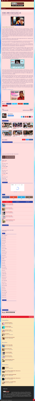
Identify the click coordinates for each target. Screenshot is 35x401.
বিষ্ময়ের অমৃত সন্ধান (5, 277)
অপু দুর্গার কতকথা (4, 238)
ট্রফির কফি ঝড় (4, 260)
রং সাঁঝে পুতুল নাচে (7, 367)
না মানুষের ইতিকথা (4, 267)
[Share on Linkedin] (26, 103)
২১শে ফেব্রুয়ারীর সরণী (5, 235)
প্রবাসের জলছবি (4, 272)
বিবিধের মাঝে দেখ (4, 275)
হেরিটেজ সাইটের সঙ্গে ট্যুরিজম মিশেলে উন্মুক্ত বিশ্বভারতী (10, 374)
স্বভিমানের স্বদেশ (4, 295)
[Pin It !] (4, 105)
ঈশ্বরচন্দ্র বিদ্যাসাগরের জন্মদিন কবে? (8, 322)
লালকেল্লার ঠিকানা (4, 290)
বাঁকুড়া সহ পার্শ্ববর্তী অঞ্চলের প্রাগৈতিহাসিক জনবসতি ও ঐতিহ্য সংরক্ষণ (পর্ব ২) (12, 378)
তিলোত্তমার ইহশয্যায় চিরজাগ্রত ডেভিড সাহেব (9, 359)
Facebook (31, 139)
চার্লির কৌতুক (4, 250)
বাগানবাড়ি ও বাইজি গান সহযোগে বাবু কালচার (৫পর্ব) (11, 13)
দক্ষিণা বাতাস (4, 263)
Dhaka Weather (4, 174)
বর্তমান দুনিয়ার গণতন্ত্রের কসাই (8, 326)
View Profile (11, 115)
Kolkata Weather (4, 161)
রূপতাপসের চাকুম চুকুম (5, 285)
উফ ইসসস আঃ (4, 101)
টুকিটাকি (3, 258)
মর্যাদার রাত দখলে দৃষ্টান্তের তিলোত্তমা (28, 128)
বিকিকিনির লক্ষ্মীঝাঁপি (4, 273)
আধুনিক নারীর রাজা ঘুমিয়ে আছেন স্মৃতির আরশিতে (10, 337)
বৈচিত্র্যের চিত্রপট (4, 278)
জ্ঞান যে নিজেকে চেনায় (7, 333)
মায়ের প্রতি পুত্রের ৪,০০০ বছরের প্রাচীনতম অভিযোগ (10, 381)
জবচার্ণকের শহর (7, 101)
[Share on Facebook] (8, 103)
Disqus (27, 139)
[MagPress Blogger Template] (17, 4)
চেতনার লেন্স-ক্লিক (4, 253)
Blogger (24, 139)
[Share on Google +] (20, 103)
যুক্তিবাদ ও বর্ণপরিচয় (4, 283)
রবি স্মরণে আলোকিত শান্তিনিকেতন (8, 352)
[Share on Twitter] (14, 103)
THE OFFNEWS (3, 400)
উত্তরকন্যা (4, 243)
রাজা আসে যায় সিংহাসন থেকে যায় (8, 348)
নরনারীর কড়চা (4, 265)
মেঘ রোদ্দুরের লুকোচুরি (5, 280)
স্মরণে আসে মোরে (4, 297)
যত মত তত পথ (4, 282)
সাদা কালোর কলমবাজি (5, 292)
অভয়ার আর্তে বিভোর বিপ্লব (5, 128)
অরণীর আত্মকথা (4, 240)
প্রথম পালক (4, 270)
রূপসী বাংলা (4, 287)
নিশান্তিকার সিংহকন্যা (5, 268)
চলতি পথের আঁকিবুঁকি (4, 248)
